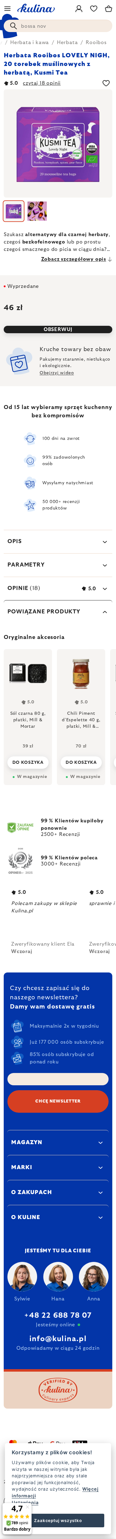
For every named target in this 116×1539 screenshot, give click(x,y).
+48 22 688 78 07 (58, 1315)
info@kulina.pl (58, 1339)
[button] (28, 760)
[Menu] (7, 8)
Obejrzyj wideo (57, 373)
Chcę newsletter (58, 1101)
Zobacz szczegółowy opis (73, 259)
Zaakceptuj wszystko (58, 1520)
